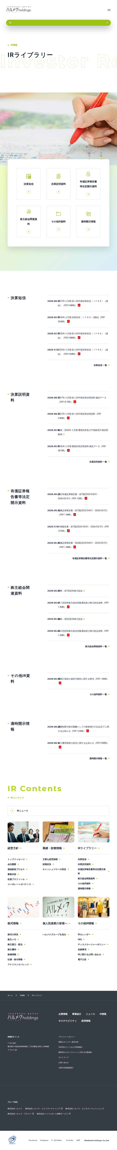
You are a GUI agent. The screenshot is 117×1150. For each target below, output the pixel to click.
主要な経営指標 (50, 859)
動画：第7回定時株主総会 (70, 591)
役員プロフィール (16, 879)
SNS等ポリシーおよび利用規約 (70, 1047)
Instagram (44, 1140)
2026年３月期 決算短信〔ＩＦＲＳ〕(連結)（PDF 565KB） (81, 319)
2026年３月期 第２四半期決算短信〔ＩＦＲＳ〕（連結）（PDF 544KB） (83, 352)
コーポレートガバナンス (19, 884)
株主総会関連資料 (86, 878)
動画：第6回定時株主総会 (70, 619)
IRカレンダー (84, 934)
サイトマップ (63, 1057)
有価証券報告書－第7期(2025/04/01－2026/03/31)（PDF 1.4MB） (82, 512)
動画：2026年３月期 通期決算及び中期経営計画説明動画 (83, 432)
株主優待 (12, 949)
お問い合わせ (63, 1063)
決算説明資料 (84, 864)
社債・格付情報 (15, 959)
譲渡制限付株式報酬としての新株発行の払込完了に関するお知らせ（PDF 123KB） (83, 729)
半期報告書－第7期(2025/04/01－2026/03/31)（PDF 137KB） (83, 528)
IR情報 (22, 995)
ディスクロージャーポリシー (92, 944)
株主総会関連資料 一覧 (96, 646)
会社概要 (12, 864)
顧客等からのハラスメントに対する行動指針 (75, 1052)
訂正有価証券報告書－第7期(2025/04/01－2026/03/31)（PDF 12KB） (78, 496)
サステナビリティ (67, 1020)
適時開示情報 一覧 (98, 758)
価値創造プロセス (16, 869)
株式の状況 (13, 934)
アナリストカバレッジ (18, 964)
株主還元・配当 (15, 944)
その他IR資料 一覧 (98, 694)
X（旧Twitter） (57, 1140)
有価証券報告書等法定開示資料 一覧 (89, 558)
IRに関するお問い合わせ (89, 954)
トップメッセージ (16, 859)
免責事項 (82, 949)
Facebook (33, 1140)
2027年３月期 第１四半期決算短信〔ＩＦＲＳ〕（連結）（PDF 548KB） (83, 303)
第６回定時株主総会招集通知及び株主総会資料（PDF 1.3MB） (83, 633)
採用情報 (85, 1020)
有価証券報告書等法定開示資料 (92, 871)
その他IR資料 (84, 883)
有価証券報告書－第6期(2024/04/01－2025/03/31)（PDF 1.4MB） (82, 545)
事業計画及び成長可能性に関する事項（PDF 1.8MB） (83, 679)
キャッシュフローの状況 (54, 869)
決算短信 (82, 859)
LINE (78, 1140)
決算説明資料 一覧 (98, 462)
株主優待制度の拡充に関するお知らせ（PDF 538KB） (83, 743)
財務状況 (47, 864)
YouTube (69, 1140)
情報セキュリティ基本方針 (68, 1042)
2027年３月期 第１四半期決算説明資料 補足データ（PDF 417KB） (82, 399)
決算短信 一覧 (100, 365)
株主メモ (12, 939)
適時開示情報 (84, 888)
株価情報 (12, 954)
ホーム (10, 995)
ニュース (90, 1014)
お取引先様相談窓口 (66, 1068)
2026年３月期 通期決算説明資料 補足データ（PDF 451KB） (82, 448)
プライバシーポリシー (66, 1037)
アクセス (11, 1050)
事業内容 (12, 874)
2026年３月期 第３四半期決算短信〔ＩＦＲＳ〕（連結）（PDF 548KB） (83, 335)
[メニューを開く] (109, 9)
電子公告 (82, 959)
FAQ (80, 939)
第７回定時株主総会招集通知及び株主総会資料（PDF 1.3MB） (83, 605)
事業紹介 (76, 1014)
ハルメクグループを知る (54, 934)
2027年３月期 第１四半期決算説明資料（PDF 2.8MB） (79, 416)
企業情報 (63, 1014)
